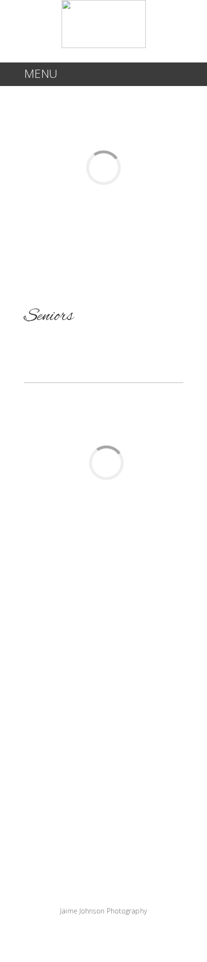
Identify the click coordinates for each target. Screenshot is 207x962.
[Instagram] (115, 930)
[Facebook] (92, 930)
